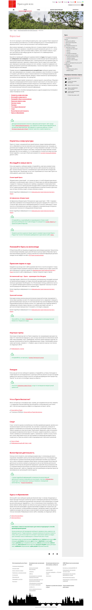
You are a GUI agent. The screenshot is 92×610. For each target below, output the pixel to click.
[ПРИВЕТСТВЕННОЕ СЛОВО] (14, 9)
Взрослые (69, 66)
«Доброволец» (49, 479)
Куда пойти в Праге (16, 410)
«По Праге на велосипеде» (36, 255)
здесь (52, 235)
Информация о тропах (17, 349)
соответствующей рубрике (48, 153)
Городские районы (70, 41)
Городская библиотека (72, 56)
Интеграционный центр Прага (74, 78)
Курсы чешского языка (73, 85)
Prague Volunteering (26, 482)
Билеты (68, 50)
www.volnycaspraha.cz (17, 516)
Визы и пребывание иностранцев (73, 88)
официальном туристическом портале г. (44, 270)
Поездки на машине (71, 53)
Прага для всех (25, 4)
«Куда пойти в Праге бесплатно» (33, 412)
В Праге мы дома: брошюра (72, 82)
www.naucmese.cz (16, 518)
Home (11, 30)
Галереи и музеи (70, 58)
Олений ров (29, 319)
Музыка (68, 61)
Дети (67, 67)
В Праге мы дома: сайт (73, 95)
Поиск (82, 5)
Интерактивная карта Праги (20, 129)
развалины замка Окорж (24, 385)
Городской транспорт (72, 48)
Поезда (68, 52)
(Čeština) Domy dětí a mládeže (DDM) (72, 69)
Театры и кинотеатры (72, 59)
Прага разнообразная (70, 42)
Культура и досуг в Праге (71, 55)
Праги (11, 272)
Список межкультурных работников (73, 92)
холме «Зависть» (50, 222)
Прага (15, 30)
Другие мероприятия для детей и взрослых (27, 30)
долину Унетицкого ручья (36, 357)
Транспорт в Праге (70, 47)
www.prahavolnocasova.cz (22, 125)
